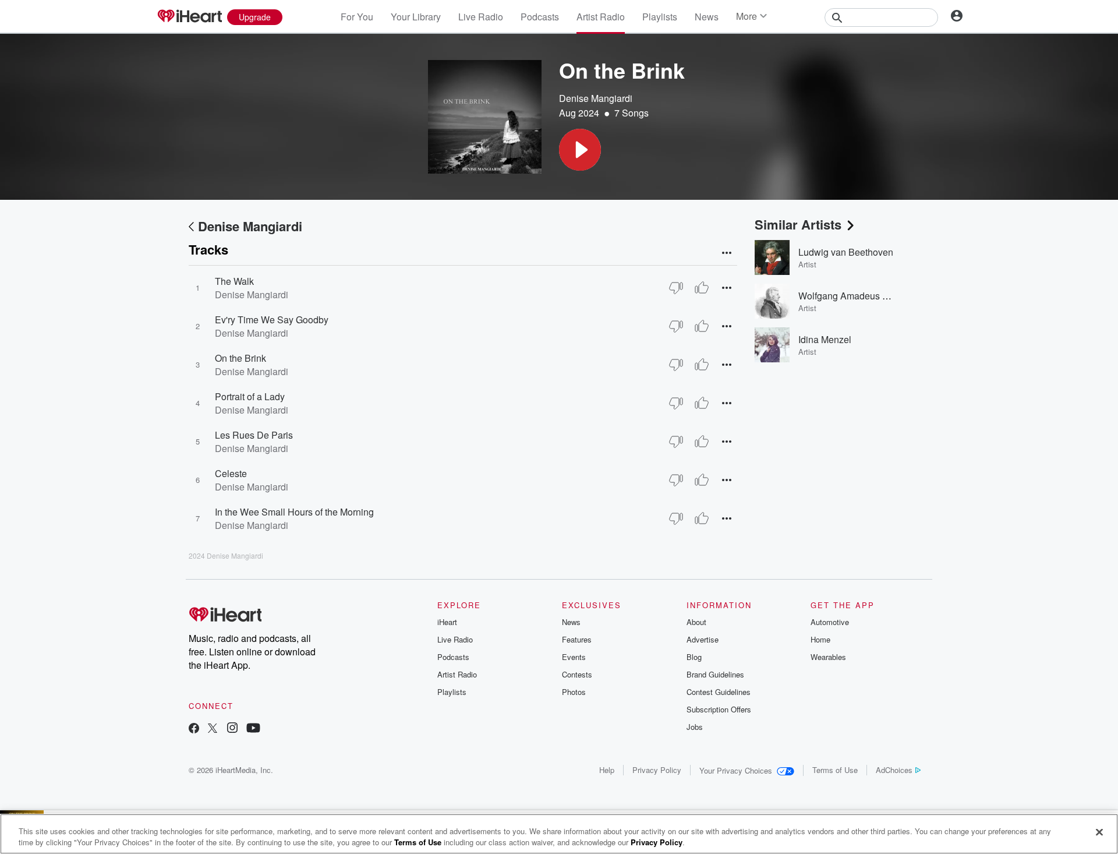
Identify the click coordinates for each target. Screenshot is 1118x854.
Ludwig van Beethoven (845, 252)
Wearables (828, 656)
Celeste (231, 473)
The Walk (234, 281)
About (696, 621)
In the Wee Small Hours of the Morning (294, 511)
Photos (574, 691)
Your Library (416, 16)
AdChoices (894, 769)
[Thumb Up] (701, 287)
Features (577, 639)
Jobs (695, 726)
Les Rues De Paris (254, 435)
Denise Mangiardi (595, 98)
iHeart (447, 621)
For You (357, 16)
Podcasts (540, 16)
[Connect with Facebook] (194, 729)
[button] (580, 150)
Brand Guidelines (715, 674)
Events (574, 656)
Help (606, 769)
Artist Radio (600, 16)
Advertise (703, 639)
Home (820, 639)
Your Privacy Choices (735, 770)
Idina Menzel (824, 339)
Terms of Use (835, 769)
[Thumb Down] (676, 287)
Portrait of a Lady (250, 396)
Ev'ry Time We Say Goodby (271, 319)
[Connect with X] (212, 729)
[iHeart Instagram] (232, 729)
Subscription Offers (719, 709)
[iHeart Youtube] (253, 729)
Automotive (830, 621)
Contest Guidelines (719, 691)
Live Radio (480, 16)
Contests (577, 674)
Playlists (659, 16)
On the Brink (240, 358)
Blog (694, 656)
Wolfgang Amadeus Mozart (854, 295)
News (707, 16)
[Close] (1099, 832)
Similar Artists (798, 224)
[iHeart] (189, 17)
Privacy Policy (656, 769)
